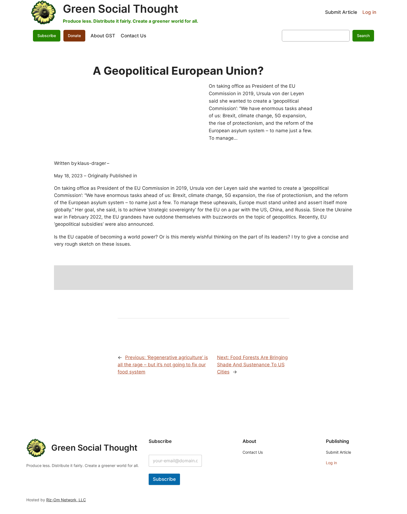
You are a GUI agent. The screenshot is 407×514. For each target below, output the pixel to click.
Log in (369, 12)
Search (363, 35)
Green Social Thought (120, 8)
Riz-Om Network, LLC (66, 499)
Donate (74, 35)
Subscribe (164, 479)
